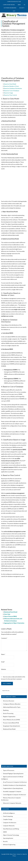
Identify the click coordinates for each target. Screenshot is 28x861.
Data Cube (7, 614)
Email (3, 662)
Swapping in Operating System (11, 726)
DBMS (5, 832)
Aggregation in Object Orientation (14, 623)
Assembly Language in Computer (12, 791)
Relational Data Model (10, 612)
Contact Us (19, 854)
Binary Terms (13, 854)
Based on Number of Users (11, 86)
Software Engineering (9, 844)
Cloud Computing (8, 816)
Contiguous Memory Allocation (11, 704)
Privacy (14, 855)
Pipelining (5, 710)
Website (3, 669)
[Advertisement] (14, 62)
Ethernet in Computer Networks (12, 803)
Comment (4, 638)
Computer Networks (9, 825)
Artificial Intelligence (9, 813)
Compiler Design (7, 819)
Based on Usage (8, 93)
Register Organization (9, 716)
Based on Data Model (10, 84)
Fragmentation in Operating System (13, 788)
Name (3, 654)
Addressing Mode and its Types (11, 707)
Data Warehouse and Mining (11, 829)
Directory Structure (8, 701)
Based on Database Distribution (13, 88)
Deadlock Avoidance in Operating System (14, 785)
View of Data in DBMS (10, 616)
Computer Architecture (9, 822)
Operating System (8, 838)
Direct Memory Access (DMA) (11, 719)
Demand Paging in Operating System (13, 773)
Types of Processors (8, 770)
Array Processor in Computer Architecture (15, 782)
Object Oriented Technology (11, 835)
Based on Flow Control (10, 95)
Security (5, 841)
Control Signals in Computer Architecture (14, 794)
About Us (25, 854)
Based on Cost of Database (11, 90)
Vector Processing (8, 713)
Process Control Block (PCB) (11, 723)
